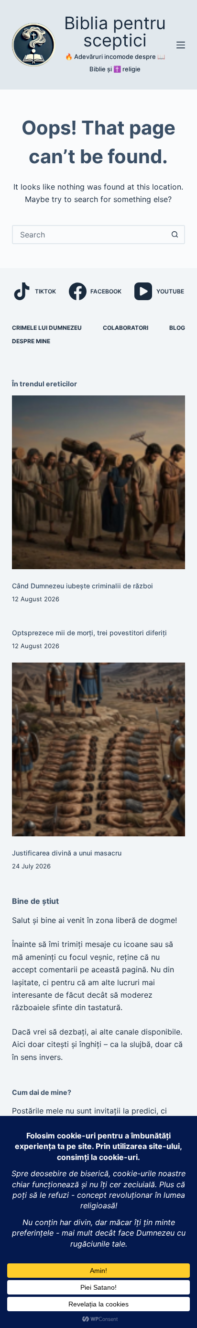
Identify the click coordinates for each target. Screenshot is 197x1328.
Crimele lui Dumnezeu (47, 327)
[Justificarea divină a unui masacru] (99, 749)
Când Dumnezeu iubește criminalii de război (82, 586)
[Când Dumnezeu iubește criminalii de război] (99, 482)
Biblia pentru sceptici (115, 31)
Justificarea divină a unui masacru (66, 853)
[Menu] (180, 45)
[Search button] (174, 234)
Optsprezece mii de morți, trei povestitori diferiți (89, 633)
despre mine (31, 341)
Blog (177, 327)
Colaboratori (125, 327)
